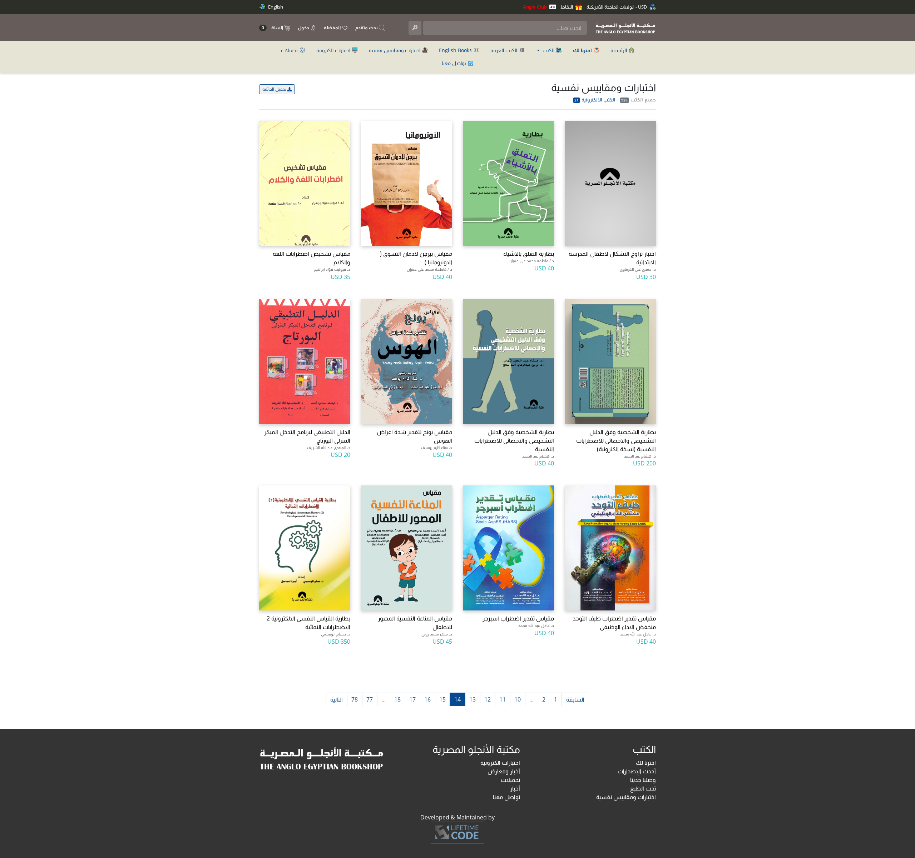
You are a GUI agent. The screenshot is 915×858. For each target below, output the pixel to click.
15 (442, 699)
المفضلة (333, 27)
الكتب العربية (504, 50)
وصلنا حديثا (643, 780)
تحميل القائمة (274, 89)
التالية (336, 699)
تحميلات (290, 50)
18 (397, 699)
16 (427, 699)
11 (502, 699)
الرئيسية (619, 50)
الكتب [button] (548, 50)
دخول (304, 27)
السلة (273, 27)
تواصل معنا (455, 63)
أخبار (515, 788)
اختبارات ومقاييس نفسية (395, 50)
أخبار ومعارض (504, 771)
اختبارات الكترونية (334, 50)
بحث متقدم (367, 27)
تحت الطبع (643, 788)
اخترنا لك (646, 763)
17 (412, 699)
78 (354, 699)
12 (487, 699)
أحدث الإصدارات (637, 771)
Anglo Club (535, 7)
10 (517, 699)
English (275, 7)
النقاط (567, 7)
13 (472, 699)
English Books (456, 50)
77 (369, 699)
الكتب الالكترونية (594, 99)
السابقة (575, 699)
